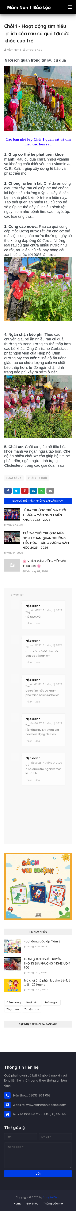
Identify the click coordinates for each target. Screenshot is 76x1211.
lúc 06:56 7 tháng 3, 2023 (46, 684)
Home (17, 1203)
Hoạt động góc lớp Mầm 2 (42, 941)
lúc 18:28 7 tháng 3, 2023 (46, 762)
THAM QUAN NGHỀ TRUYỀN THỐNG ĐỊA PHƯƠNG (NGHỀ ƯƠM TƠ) (47, 963)
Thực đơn (13, 1009)
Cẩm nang (14, 1002)
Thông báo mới (53, 1203)
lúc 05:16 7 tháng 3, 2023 (46, 645)
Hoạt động (14, 478)
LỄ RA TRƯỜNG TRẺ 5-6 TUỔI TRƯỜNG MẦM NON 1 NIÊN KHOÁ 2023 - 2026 (44, 515)
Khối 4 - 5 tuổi (37, 478)
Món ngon (51, 1002)
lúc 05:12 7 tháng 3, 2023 (46, 610)
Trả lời (29, 623)
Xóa (37, 623)
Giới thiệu (32, 1203)
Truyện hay (31, 1009)
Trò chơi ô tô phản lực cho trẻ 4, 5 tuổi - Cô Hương (47, 983)
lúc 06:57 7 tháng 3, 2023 (46, 723)
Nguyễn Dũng (51, 1197)
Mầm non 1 (14, 50)
